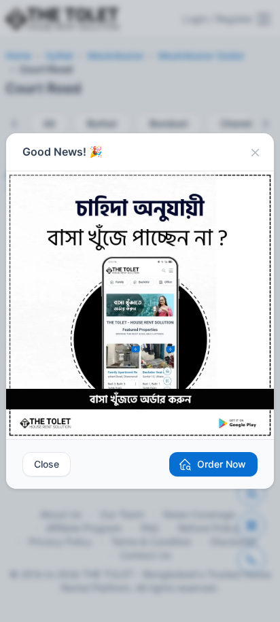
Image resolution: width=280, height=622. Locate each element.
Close (46, 464)
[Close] (255, 152)
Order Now (221, 464)
